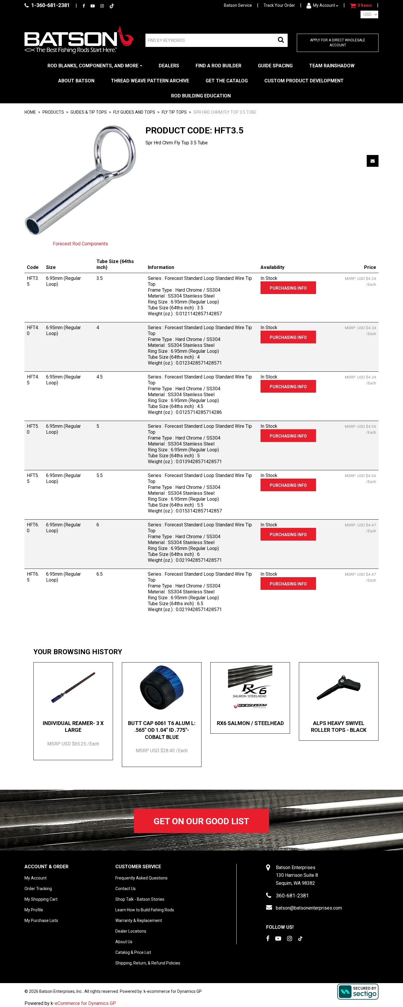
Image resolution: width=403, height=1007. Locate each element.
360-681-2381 (292, 895)
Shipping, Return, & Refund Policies (147, 963)
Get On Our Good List (201, 821)
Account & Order (46, 866)
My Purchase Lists (41, 920)
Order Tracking (38, 888)
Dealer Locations (130, 931)
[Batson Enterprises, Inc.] (79, 39)
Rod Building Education (201, 96)
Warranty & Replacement (138, 920)
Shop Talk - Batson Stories (139, 899)
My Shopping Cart (41, 899)
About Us (123, 941)
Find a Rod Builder (218, 65)
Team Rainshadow (332, 65)
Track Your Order (279, 5)
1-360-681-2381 (50, 5)
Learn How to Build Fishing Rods (144, 910)
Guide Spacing (275, 65)
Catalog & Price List (133, 952)
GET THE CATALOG (227, 81)
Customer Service (138, 866)
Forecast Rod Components (80, 244)
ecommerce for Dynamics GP (174, 991)
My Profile (33, 910)
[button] (361, 5)
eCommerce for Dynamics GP (85, 1003)
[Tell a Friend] (373, 161)
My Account (324, 5)
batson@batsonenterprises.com (309, 908)
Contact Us (125, 888)
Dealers (169, 65)
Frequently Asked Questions (141, 878)
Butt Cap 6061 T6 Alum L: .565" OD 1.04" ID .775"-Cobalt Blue (162, 730)
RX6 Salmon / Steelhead (250, 723)
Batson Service (238, 5)
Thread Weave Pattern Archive (150, 81)
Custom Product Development (304, 81)
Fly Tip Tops (174, 112)
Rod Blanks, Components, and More (92, 65)
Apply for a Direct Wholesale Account (337, 42)
